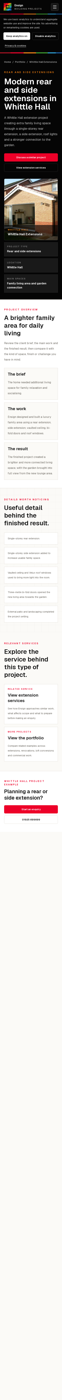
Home (7, 61)
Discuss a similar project (31, 157)
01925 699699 (31, 819)
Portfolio (20, 61)
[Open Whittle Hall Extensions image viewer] (31, 209)
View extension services (31, 167)
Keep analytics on (16, 36)
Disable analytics (45, 36)
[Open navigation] (55, 7)
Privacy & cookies (15, 45)
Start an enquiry (31, 809)
